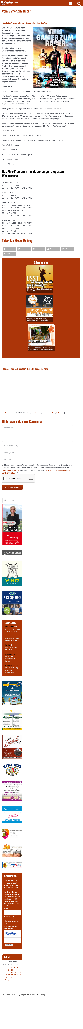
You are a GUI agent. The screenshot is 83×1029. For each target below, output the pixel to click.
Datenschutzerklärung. (10, 470)
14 (3, 972)
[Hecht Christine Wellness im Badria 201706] (12, 845)
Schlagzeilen (60, 413)
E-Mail (6, 908)
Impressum (25, 995)
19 (17, 972)
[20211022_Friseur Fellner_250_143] (12, 829)
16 (9, 972)
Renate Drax (8, 413)
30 (9, 977)
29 (6, 977)
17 (12, 972)
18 (15, 972)
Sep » (8, 980)
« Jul (4, 980)
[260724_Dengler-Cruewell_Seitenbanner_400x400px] (12, 711)
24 (12, 975)
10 (12, 970)
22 (6, 975)
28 (3, 977)
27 (20, 975)
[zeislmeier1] (12, 862)
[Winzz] (12, 561)
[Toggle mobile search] (79, 3)
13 (20, 970)
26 (17, 975)
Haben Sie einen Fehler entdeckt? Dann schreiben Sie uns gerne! (25, 368)
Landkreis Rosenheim (48, 413)
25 (15, 975)
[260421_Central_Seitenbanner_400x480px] (12, 736)
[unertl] (12, 764)
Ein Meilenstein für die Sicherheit (11, 647)
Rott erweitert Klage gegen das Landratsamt (12, 629)
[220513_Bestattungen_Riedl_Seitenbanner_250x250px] (12, 782)
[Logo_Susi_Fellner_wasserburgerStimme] (12, 806)
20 (20, 972)
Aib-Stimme (37, 413)
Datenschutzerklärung (11, 919)
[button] (9, 249)
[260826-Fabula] (39, 296)
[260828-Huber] (41, 325)
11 (15, 970)
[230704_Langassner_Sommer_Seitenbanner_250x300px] (12, 682)
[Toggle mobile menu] (71, 3)
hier (7, 906)
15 (6, 972)
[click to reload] (12, 933)
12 (17, 970)
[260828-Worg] (39, 267)
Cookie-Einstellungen (39, 995)
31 (12, 977)
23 (9, 975)
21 (3, 975)
